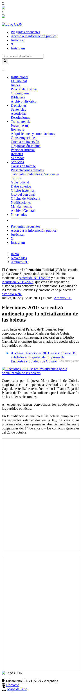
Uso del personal (23, 194)
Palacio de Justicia (24, 89)
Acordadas (18, 113)
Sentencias (18, 109)
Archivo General (23, 210)
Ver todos (17, 158)
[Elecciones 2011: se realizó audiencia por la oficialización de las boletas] (40, 373)
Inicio (15, 254)
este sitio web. (12, 294)
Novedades (19, 215)
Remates (17, 154)
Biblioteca (18, 97)
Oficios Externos (23, 190)
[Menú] (3, 70)
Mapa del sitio (17, 689)
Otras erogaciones (23, 138)
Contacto (12, 685)
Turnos (16, 178)
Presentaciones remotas (27, 170)
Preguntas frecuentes (25, 32)
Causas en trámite (23, 166)
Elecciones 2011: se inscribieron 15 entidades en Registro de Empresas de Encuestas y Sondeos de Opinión (43, 357)
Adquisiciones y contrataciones (33, 134)
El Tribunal (19, 81)
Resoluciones (20, 117)
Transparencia (21, 121)
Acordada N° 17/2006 (34, 278)
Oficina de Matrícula (25, 198)
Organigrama (20, 93)
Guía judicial (20, 182)
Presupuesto (19, 125)
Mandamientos (21, 206)
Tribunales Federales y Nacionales (35, 174)
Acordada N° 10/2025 (17, 282)
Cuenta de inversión (25, 142)
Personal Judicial (23, 150)
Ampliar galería (69, 360)
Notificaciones (21, 202)
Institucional (19, 77)
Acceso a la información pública (33, 36)
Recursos (17, 130)
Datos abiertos (21, 186)
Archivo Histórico (23, 101)
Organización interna (25, 146)
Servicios (17, 162)
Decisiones (18, 105)
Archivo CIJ (19, 262)
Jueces (15, 85)
